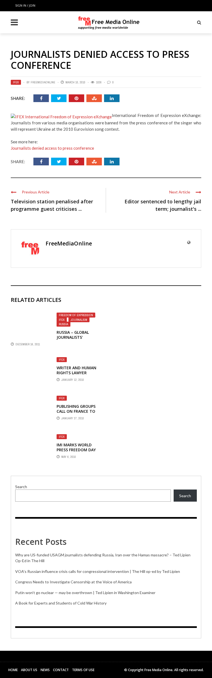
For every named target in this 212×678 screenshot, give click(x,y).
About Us (29, 670)
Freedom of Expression (76, 315)
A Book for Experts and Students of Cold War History (61, 603)
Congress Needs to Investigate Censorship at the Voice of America (73, 581)
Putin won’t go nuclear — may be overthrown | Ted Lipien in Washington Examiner (85, 592)
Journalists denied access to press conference (52, 148)
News (45, 670)
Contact (61, 670)
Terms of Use (83, 670)
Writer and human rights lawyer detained (76, 372)
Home (13, 670)
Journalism (79, 320)
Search (21, 486)
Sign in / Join (25, 5)
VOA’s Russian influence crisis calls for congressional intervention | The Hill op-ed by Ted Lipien (97, 571)
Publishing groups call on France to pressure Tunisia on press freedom (78, 414)
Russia (63, 324)
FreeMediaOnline (43, 82)
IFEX (16, 82)
